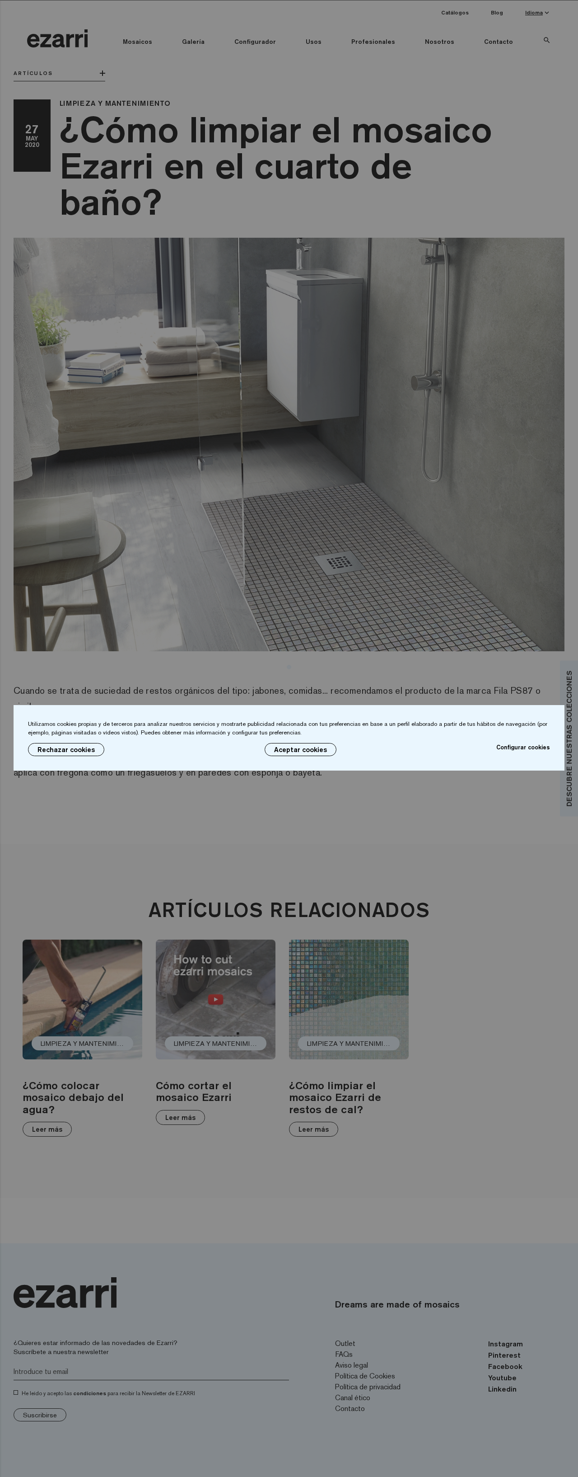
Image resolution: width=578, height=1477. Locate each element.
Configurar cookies (523, 747)
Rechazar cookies (66, 749)
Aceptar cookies (300, 749)
